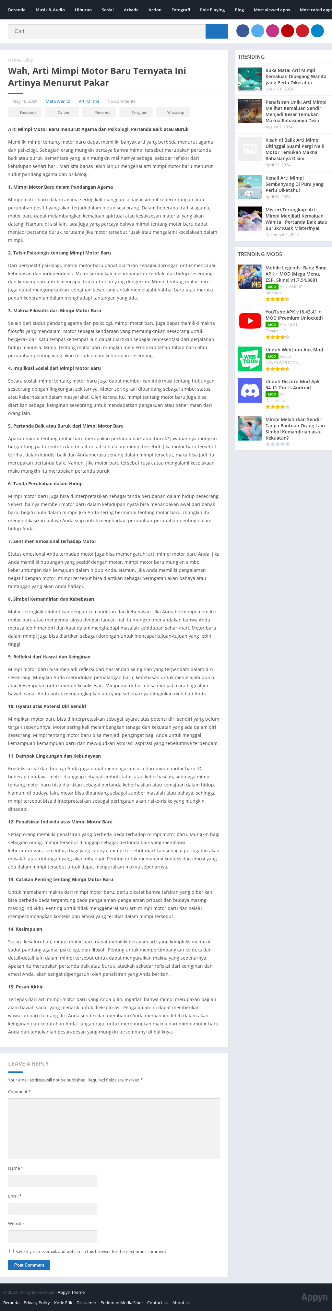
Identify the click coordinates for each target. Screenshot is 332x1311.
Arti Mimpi (89, 101)
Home (14, 60)
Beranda (17, 10)
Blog (239, 10)
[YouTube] (287, 30)
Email (15, 1196)
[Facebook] (242, 30)
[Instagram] (272, 30)
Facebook (28, 112)
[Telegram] (317, 30)
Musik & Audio (50, 10)
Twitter (64, 112)
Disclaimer (86, 1302)
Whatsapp (175, 112)
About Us (181, 1302)
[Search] (217, 31)
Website (16, 1223)
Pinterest (102, 112)
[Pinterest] (302, 30)
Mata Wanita (58, 101)
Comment (19, 1091)
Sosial (108, 10)
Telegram (139, 112)
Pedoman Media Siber (122, 1302)
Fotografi (181, 10)
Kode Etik (63, 1302)
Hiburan (83, 10)
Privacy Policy (37, 1302)
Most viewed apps (272, 10)
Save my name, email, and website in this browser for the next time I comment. (91, 1251)
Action (154, 10)
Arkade (131, 10)
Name (15, 1168)
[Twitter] (257, 30)
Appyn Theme (71, 1292)
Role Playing (212, 10)
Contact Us (157, 1302)
